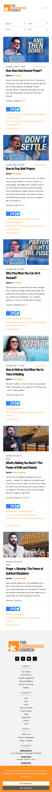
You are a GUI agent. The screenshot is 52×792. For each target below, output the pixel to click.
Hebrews (21, 219)
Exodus (9, 318)
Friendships (25, 515)
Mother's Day (40, 365)
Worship (9, 415)
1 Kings (9, 114)
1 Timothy (17, 114)
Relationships (11, 518)
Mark (38, 219)
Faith (19, 121)
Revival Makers (40, 66)
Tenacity (15, 124)
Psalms (9, 117)
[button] (45, 8)
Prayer (34, 121)
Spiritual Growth (12, 325)
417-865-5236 (26, 765)
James (28, 219)
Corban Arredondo (19, 472)
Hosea (24, 114)
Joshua (16, 614)
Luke (33, 219)
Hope (23, 121)
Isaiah (29, 114)
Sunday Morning (12, 128)
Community (10, 515)
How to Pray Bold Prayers (20, 169)
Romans (15, 117)
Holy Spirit (25, 322)
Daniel (14, 219)
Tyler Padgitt (16, 75)
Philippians (17, 222)
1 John (9, 219)
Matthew (42, 114)
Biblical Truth (11, 121)
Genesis (16, 318)
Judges (35, 114)
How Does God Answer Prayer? (24, 71)
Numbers (21, 511)
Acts (7, 408)
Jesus (28, 121)
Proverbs (29, 511)
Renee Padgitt (17, 379)
